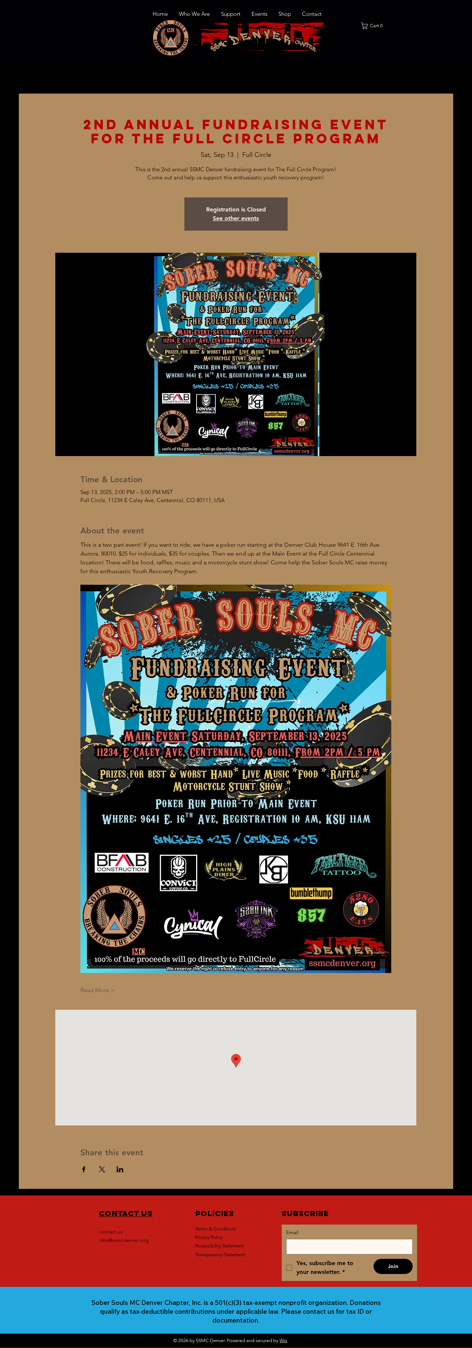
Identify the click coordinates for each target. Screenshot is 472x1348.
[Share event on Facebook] (83, 1169)
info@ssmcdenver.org (124, 1240)
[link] (374, 25)
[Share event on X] (101, 1169)
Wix (283, 1340)
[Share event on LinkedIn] (120, 1169)
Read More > (97, 990)
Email (292, 1232)
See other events (236, 218)
